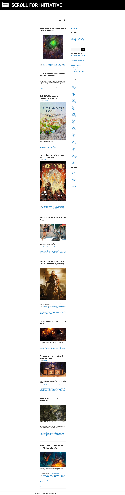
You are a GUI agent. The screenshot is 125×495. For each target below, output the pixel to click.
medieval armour (57, 251)
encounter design (51, 207)
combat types (46, 432)
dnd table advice (45, 387)
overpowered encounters (43, 436)
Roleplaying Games (60, 388)
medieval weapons (63, 251)
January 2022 (74, 141)
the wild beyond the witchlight (48, 480)
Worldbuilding (50, 147)
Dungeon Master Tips (45, 207)
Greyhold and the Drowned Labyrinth (78, 178)
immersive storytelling (43, 251)
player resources (52, 436)
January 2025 (74, 100)
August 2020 (74, 161)
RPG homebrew (53, 252)
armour (59, 246)
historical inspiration (62, 250)
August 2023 (74, 119)
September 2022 (74, 131)
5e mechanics (58, 429)
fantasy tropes (56, 308)
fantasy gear (47, 308)
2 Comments (63, 65)
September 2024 (74, 103)
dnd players (62, 385)
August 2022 (74, 133)
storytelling (41, 348)
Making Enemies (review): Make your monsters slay (52, 156)
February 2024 (74, 112)
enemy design (64, 434)
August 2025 (74, 93)
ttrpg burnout (57, 390)
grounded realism (50, 250)
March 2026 (74, 87)
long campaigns (52, 146)
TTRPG (47, 147)
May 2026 (73, 85)
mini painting (74, 179)
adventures (44, 429)
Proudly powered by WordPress (40, 493)
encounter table (59, 434)
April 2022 (73, 137)
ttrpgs (56, 348)
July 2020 (73, 162)
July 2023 (73, 120)
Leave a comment (48, 253)
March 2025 (74, 99)
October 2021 (74, 144)
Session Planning (61, 436)
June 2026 (73, 83)
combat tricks (42, 432)
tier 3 (51, 348)
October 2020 (74, 158)
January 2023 (74, 127)
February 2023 (74, 126)
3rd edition (54, 429)
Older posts (42, 486)
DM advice (48, 64)
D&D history (44, 64)
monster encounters (50, 435)
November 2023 (74, 115)
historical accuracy (56, 250)
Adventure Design (54, 143)
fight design (41, 435)
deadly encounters (62, 432)
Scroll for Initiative (61, 146)
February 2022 (74, 140)
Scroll (71, 55)
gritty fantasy (46, 250)
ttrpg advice (53, 390)
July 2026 (73, 82)
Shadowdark (58, 208)
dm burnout (48, 385)
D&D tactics (57, 432)
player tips (46, 246)
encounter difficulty (42, 434)
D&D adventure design (50, 476)
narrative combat (59, 435)
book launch (59, 143)
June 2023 (73, 121)
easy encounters (56, 433)
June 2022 (73, 135)
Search (72, 47)
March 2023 (74, 124)
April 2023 (73, 123)
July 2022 (73, 134)
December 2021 (74, 142)
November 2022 (74, 129)
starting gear (57, 252)
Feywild (56, 477)
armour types (62, 246)
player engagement (51, 388)
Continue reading (61, 84)
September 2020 (74, 160)
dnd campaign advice (57, 385)
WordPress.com (53, 493)
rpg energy (44, 389)
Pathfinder (48, 208)
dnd (42, 347)
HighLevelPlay (53, 347)
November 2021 (74, 143)
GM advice (47, 146)
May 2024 (73, 108)
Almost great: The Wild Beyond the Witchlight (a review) (51, 446)
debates (44, 246)
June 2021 (73, 149)
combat (41, 65)
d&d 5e (46, 476)
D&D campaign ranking (57, 476)
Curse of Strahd (42, 476)
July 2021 (73, 148)
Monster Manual (52, 65)
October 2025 (74, 92)
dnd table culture (51, 387)
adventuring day (62, 429)
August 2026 (74, 81)
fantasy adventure (52, 477)
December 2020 (74, 156)
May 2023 (73, 122)
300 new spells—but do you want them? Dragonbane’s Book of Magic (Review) (77, 60)
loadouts (48, 251)
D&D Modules (63, 476)
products (54, 64)
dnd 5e (44, 347)
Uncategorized (45, 306)
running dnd (58, 389)
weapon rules (42, 313)
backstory (41, 247)
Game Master (44, 146)
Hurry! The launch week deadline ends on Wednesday (52, 74)
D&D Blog (54, 432)
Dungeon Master (48, 347)
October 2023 (74, 116)
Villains (58, 348)
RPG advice (56, 436)
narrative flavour (42, 252)
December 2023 (74, 114)
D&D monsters (61, 206)
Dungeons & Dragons (46, 477)
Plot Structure (57, 347)
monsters (51, 64)
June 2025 (73, 95)
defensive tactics (63, 247)
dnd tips (55, 387)
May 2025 (73, 96)
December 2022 (74, 128)
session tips (45, 390)
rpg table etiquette (53, 389)
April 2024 (73, 109)
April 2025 (73, 98)
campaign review (63, 475)
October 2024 (74, 102)
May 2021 (73, 150)
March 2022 (74, 138)
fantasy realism (51, 308)
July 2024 (73, 106)
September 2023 (74, 117)
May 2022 (73, 136)
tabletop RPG (61, 252)
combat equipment (56, 247)
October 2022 (74, 130)
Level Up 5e (45, 435)
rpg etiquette (48, 389)
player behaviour (45, 388)
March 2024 (74, 110)
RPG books (54, 208)
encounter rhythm (54, 434)
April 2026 (73, 86)
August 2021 (74, 147)
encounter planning (48, 434)
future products (48, 65)
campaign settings (75, 171)
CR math (49, 432)
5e (50, 306)
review (52, 208)
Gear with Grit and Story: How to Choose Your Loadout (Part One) (52, 262)
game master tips (60, 477)
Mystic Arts (55, 435)
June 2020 (73, 163)
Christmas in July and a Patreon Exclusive (77, 39)
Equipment (43, 308)
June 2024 (73, 107)
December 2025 (74, 89)
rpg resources (56, 146)
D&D (52, 87)
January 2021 (74, 155)
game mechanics (60, 308)
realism (49, 252)
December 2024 (74, 101)
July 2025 (73, 94)
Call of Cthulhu (57, 206)
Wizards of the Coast (61, 480)
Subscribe (74, 28)
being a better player (55, 384)
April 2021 (73, 151)
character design (50, 247)
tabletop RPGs (62, 208)
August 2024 (74, 105)
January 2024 (74, 113)
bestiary (64, 64)
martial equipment (52, 251)
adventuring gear (55, 246)
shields (57, 312)
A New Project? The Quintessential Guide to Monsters (53, 29)
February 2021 (74, 154)
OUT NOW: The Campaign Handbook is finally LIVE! (49, 97)
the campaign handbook (60, 87)
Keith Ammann (60, 207)
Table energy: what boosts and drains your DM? (51, 357)
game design (56, 207)
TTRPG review (55, 480)
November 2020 (74, 157)
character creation (45, 247)
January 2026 (74, 88)
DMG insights (45, 433)
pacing (48, 436)
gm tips (63, 387)
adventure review (57, 475)
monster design (45, 208)
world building (58, 64)
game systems (74, 175)
